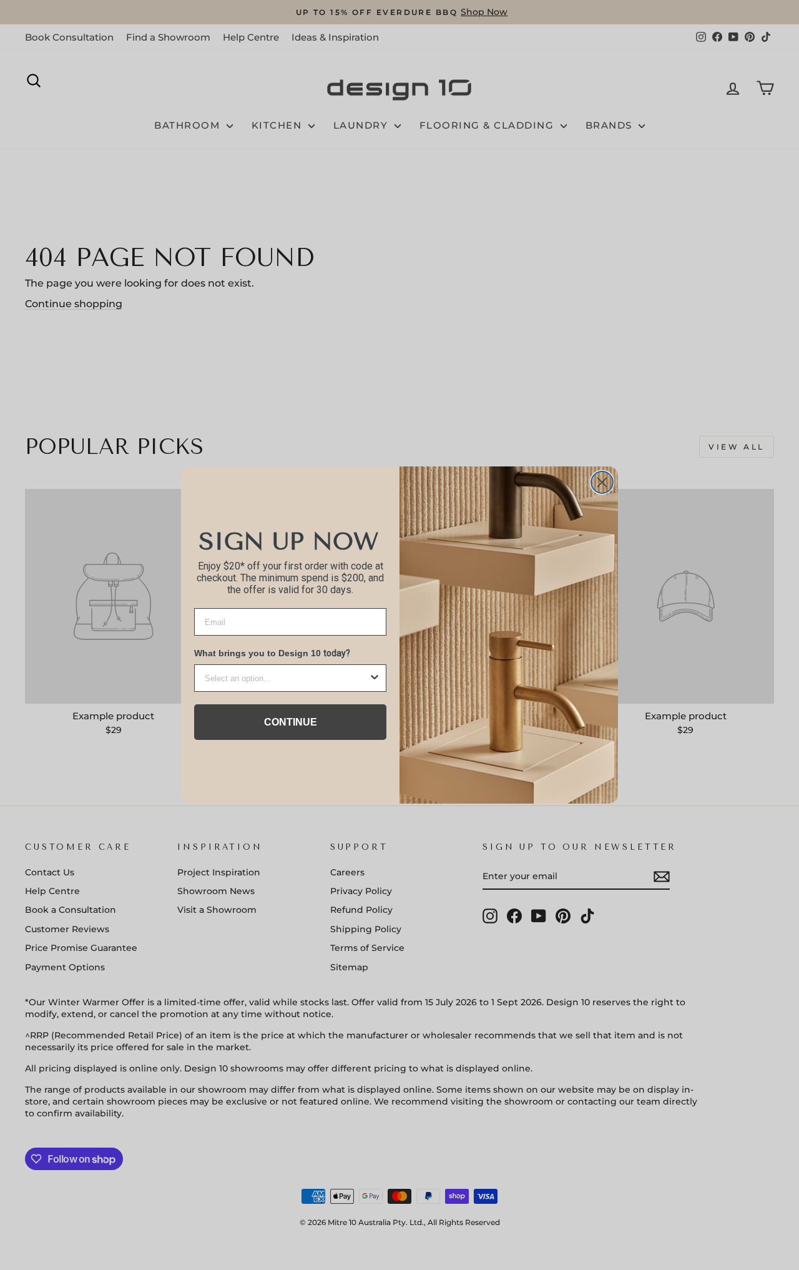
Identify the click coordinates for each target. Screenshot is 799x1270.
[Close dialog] (602, 482)
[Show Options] (374, 678)
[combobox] (286, 678)
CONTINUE (290, 722)
